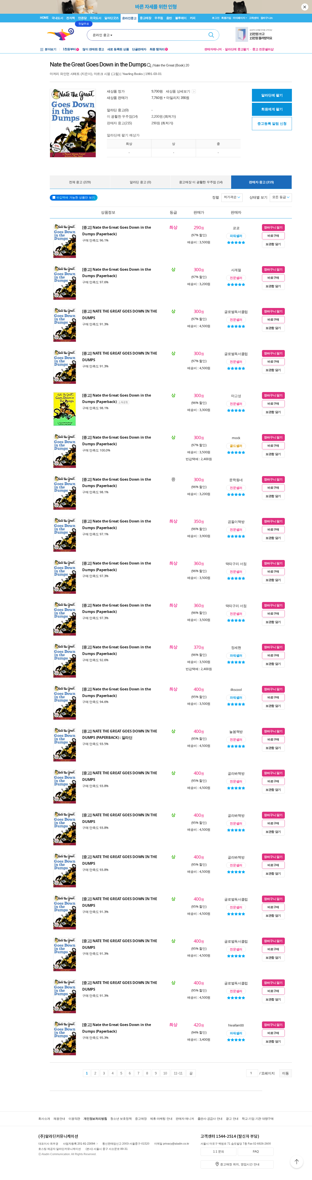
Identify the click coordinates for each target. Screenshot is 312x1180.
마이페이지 (239, 17)
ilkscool (236, 689)
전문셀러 (236, 278)
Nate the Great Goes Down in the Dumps (98, 64)
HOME (44, 17)
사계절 (236, 270)
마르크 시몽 (102, 74)
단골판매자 (139, 49)
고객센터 (254, 17)
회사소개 (44, 1118)
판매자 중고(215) (119, 123)
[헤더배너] (254, 34)
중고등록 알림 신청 (272, 123)
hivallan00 (236, 1025)
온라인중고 (129, 18)
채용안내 (59, 1118)
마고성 (236, 395)
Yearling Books (132, 74)
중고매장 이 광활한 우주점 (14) (201, 182)
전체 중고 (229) (80, 182)
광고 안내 (232, 1118)
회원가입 (226, 17)
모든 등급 (279, 197)
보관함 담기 (273, 244)
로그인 (215, 17)
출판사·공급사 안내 (210, 1118)
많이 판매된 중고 (93, 49)
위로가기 (296, 1162)
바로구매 (273, 235)
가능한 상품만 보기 (75, 197)
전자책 (70, 18)
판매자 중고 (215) (261, 182)
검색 (211, 34)
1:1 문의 (218, 1151)
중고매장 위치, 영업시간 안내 (239, 1164)
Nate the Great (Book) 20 (171, 65)
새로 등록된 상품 (118, 49)
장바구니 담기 (273, 227)
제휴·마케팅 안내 (161, 1118)
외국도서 (95, 18)
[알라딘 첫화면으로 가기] (62, 34)
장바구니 (267, 17)
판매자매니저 (213, 49)
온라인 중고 (101, 35)
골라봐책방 (236, 773)
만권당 (82, 18)
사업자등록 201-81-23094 (79, 1143)
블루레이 (181, 18)
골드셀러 (236, 446)
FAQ (256, 1151)
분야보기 (50, 49)
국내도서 (57, 18)
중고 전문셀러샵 (263, 49)
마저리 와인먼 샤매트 (65, 74)
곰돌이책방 (236, 521)
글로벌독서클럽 (236, 311)
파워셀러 (236, 236)
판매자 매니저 (185, 1118)
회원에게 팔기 (272, 109)
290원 (155, 123)
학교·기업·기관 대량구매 (258, 1118)
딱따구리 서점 (236, 563)
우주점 (158, 18)
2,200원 (157, 116)
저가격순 (231, 197)
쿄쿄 (236, 227)
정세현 (236, 647)
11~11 (178, 1073)
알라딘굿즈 (111, 18)
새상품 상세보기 (178, 91)
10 (165, 1073)
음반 (169, 18)
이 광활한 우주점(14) (122, 116)
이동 (285, 1073)
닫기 (305, 7)
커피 (193, 18)
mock (236, 437)
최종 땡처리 (158, 49)
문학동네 (236, 479)
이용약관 (74, 1118)
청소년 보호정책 (121, 1118)
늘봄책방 (236, 731)
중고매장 (145, 18)
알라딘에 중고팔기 (237, 49)
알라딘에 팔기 (272, 95)
